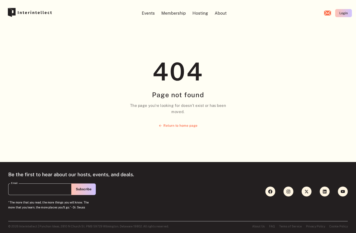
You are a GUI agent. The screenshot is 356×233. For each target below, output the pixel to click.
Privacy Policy (315, 226)
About (221, 13)
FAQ (272, 226)
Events (148, 13)
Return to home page (180, 126)
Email (14, 183)
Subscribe (83, 189)
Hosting (200, 13)
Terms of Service (290, 226)
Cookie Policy (338, 226)
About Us (258, 226)
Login (343, 13)
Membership (173, 13)
